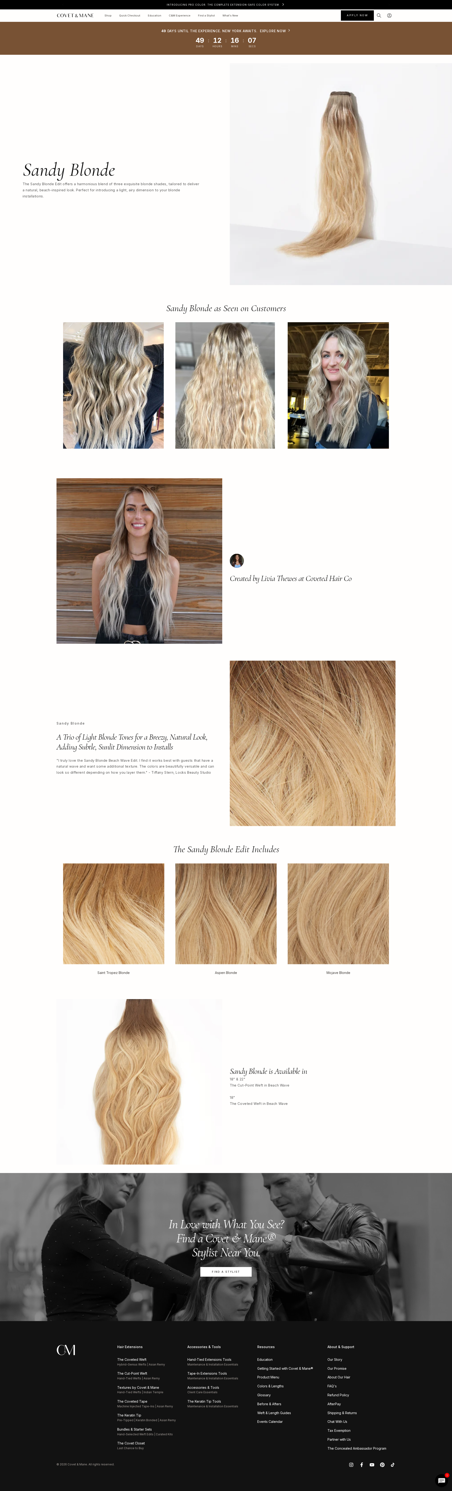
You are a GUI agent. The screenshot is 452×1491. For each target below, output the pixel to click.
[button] (379, 15)
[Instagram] (351, 1464)
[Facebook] (361, 1464)
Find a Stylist (226, 1271)
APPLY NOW (357, 15)
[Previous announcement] (63, 4)
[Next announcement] (389, 4)
